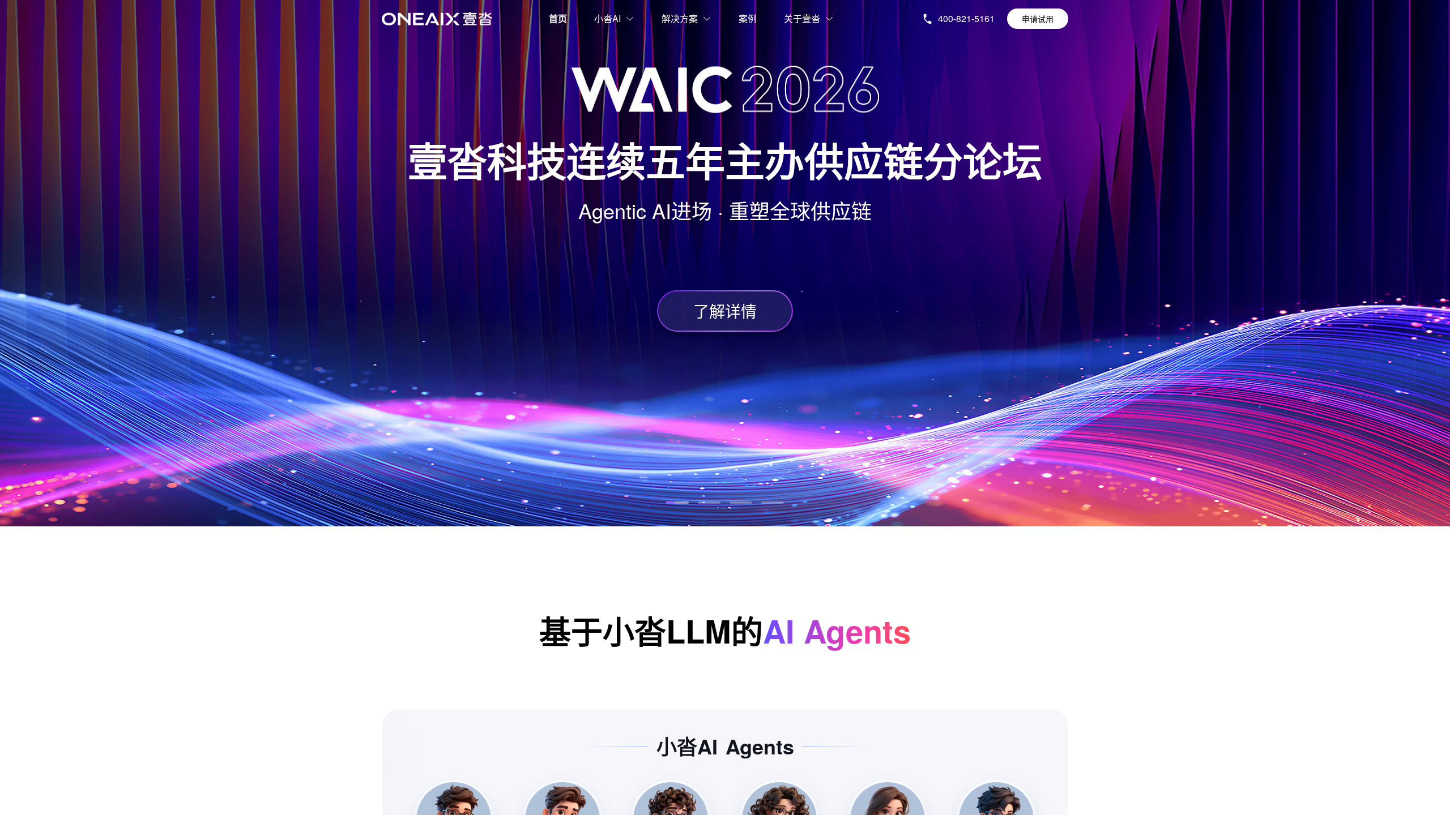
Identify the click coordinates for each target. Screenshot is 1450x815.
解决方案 (680, 18)
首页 (558, 18)
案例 (748, 18)
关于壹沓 (802, 18)
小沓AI (607, 18)
